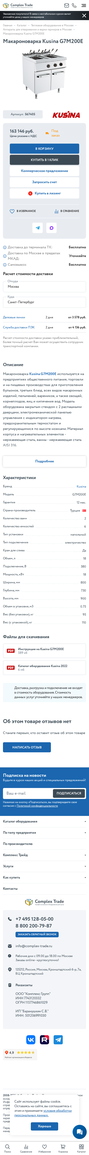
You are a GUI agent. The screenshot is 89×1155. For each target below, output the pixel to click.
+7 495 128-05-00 (34, 919)
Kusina (81, 486)
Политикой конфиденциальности (37, 806)
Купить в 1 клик (44, 160)
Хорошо (44, 1126)
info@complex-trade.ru (34, 946)
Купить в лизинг (48, 193)
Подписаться (69, 793)
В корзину (44, 149)
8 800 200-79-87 (34, 926)
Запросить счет (44, 182)
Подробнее (44, 461)
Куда (11, 297)
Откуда (13, 281)
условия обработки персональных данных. (43, 1113)
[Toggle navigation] (83, 4)
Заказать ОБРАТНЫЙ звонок (37, 934)
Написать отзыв (27, 747)
